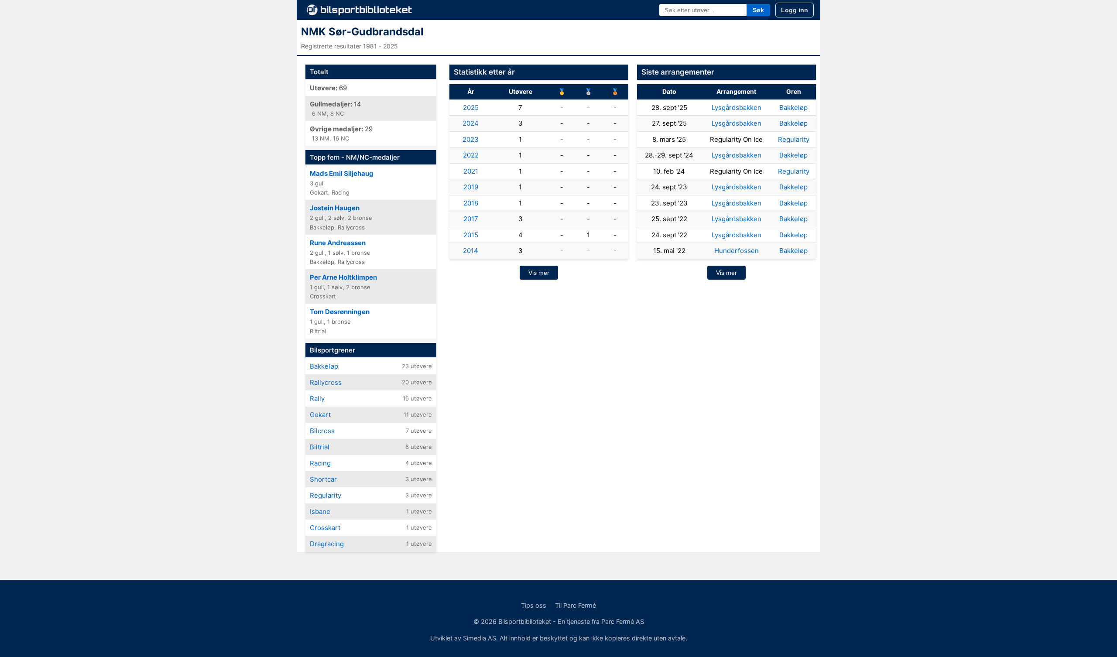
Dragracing (327, 544)
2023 (471, 139)
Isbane (320, 511)
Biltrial (319, 447)
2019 (470, 187)
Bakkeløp (324, 366)
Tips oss (533, 605)
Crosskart (325, 528)
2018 (470, 203)
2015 (470, 235)
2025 (471, 107)
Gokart (320, 415)
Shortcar (323, 479)
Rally (317, 398)
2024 (471, 123)
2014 (470, 250)
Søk (758, 10)
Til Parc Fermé (575, 605)
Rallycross (326, 382)
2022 (471, 155)
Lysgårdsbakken (736, 107)
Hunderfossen (736, 250)
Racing (320, 463)
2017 (470, 219)
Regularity (325, 495)
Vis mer (538, 272)
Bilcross (322, 431)
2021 (470, 171)
